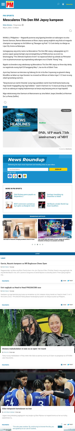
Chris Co (6, 352)
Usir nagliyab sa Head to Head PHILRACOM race (21, 287)
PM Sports (8, 15)
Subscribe (69, 4)
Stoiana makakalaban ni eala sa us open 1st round (24, 349)
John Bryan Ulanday (9, 412)
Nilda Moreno (7, 25)
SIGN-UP (58, 169)
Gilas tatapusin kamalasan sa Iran (17, 408)
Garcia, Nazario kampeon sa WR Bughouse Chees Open (24, 263)
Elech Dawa (5, 267)
